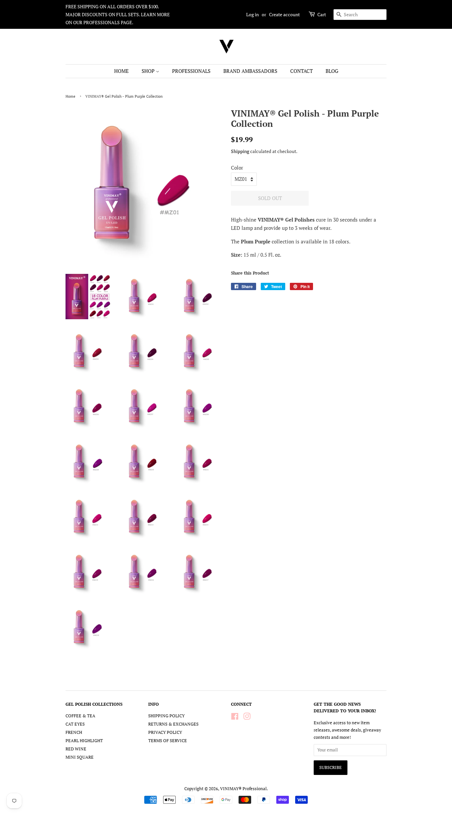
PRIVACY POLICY (165, 732)
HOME (121, 71)
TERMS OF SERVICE (167, 740)
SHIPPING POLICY (166, 716)
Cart (321, 14)
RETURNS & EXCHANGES (173, 724)
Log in (252, 14)
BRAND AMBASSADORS (250, 71)
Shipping (240, 151)
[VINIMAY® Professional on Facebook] (235, 718)
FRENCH (74, 732)
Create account (284, 14)
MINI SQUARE (80, 757)
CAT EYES (75, 724)
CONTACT (301, 71)
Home (70, 96)
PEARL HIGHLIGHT (84, 740)
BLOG (332, 71)
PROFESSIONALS (191, 71)
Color (237, 167)
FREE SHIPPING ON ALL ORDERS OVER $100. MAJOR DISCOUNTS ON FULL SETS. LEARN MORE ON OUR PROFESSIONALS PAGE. (118, 14)
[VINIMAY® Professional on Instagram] (246, 718)
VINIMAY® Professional (243, 788)
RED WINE (76, 749)
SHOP (149, 71)
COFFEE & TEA (80, 716)
